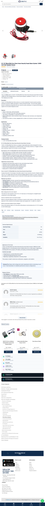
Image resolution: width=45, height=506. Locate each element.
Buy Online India (17, 210)
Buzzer (23, 210)
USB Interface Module (7, 426)
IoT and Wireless (4, 435)
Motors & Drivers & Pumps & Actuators (9, 438)
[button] (2, 30)
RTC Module (5, 423)
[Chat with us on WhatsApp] (42, 501)
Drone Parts (4, 394)
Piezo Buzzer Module (27, 6)
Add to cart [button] (8, 351)
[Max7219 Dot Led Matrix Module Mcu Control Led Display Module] (8, 334)
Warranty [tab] (23, 91)
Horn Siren (27, 210)
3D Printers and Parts (6, 387)
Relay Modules (5, 420)
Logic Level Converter (7, 415)
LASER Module (5, 412)
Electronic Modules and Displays (10, 6)
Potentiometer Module (7, 418)
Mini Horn (31, 210)
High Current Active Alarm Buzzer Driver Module (15, 218)
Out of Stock (23, 88)
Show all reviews (22, 317)
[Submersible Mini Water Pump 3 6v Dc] (22, 334)
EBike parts (3, 396)
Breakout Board (6, 407)
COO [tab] (28, 91)
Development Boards (5, 390)
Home (3, 6)
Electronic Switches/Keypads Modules (10, 410)
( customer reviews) (11, 66)
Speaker (39, 210)
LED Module (5, 414)
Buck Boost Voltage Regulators (9, 409)
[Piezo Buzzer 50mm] (37, 334)
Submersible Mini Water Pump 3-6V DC (22, 342)
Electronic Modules (20, 6)
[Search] (41, 4)
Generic (6, 81)
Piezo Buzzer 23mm (21, 217)
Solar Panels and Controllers (8, 425)
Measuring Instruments (6, 430)
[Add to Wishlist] (12, 330)
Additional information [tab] (14, 91)
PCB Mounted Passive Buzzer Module (9, 217)
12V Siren (8, 210)
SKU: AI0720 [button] (15, 70)
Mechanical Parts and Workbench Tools (9, 436)
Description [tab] (5, 91)
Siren (35, 210)
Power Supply (4, 431)
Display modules (5, 402)
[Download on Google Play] (8, 461)
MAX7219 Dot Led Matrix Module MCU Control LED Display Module (8, 343)
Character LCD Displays (6, 401)
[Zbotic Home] (22, 1)
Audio (12, 210)
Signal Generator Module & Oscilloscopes (10, 433)
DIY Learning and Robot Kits (7, 392)
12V (5, 210)
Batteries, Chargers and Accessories (9, 389)
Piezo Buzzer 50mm (36, 341)
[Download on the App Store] (9, 464)
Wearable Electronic (6, 428)
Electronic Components (6, 397)
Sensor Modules (4, 440)
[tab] (5, 91)
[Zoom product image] (22, 30)
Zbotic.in (8, 499)
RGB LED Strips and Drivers (8, 422)
